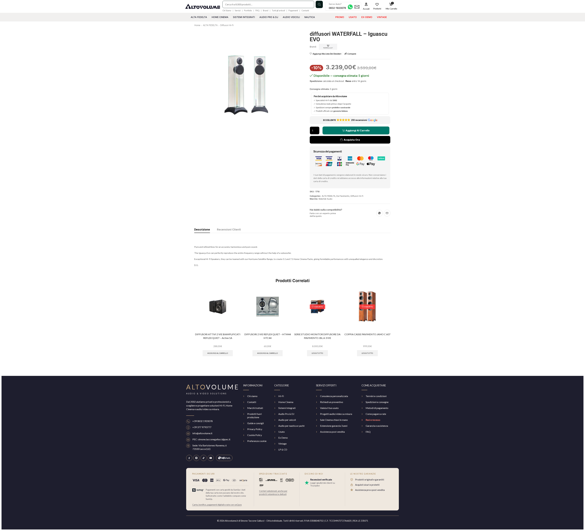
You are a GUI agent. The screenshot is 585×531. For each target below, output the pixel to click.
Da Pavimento (342, 196)
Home (197, 25)
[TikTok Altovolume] (203, 458)
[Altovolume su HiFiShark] (224, 458)
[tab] (202, 230)
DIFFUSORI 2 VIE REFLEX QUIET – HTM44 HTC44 (267, 336)
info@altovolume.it (202, 433)
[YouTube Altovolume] (211, 458)
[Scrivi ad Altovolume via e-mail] (357, 6)
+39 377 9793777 (201, 427)
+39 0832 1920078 (202, 421)
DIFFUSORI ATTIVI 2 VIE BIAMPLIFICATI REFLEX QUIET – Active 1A (217, 336)
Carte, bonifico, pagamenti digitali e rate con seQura (217, 504)
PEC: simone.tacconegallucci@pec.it (211, 439)
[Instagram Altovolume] (196, 458)
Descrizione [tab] (202, 229)
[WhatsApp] (379, 213)
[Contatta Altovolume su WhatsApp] (350, 6)
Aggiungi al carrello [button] (217, 353)
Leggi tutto (317, 353)
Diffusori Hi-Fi (227, 25)
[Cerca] (319, 4)
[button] (366, 6)
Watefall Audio (325, 199)
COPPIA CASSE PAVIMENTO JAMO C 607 (367, 334)
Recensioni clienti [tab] (229, 229)
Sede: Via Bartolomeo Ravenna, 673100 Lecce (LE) (209, 447)
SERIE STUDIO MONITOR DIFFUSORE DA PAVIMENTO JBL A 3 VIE (317, 336)
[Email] (387, 213)
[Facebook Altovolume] (189, 458)
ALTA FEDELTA (210, 25)
